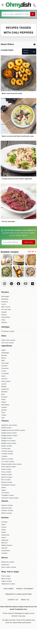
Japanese (4, 540)
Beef (3, 360)
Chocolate (5, 363)
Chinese (4, 522)
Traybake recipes (7, 495)
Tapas (3, 490)
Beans (3, 358)
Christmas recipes (7, 331)
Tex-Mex (4, 553)
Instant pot (5, 564)
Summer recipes (7, 510)
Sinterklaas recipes (8, 485)
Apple (3, 350)
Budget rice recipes (8, 440)
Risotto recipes (6, 482)
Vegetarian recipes (8, 584)
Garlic (3, 376)
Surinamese (5, 550)
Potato (3, 402)
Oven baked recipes (8, 466)
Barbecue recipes (7, 562)
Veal (3, 417)
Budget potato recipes (9, 435)
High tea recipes (7, 459)
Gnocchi (4, 378)
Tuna (3, 412)
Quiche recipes (6, 477)
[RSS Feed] (32, 283)
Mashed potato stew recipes (11, 464)
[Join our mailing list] (25, 283)
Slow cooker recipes (8, 567)
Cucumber (5, 373)
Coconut (4, 365)
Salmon (4, 407)
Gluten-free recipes (8, 340)
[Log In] (34, 5)
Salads (3, 312)
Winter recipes (6, 513)
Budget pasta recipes (9, 433)
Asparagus (5, 352)
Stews (3, 487)
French (3, 527)
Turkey (3, 415)
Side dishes (5, 317)
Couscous (5, 368)
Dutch (3, 524)
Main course (5, 307)
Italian (3, 537)
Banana (4, 355)
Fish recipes (5, 576)
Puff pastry (5, 404)
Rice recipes (6, 479)
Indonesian (5, 535)
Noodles (4, 391)
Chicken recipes (7, 451)
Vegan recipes (6, 581)
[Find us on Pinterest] (11, 283)
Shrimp (4, 410)
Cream (3, 371)
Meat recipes (6, 578)
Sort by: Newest (26, 51)
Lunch (3, 304)
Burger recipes (6, 446)
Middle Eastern (6, 545)
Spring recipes (6, 508)
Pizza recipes (6, 472)
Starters (4, 322)
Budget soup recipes (8, 443)
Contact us (13, 599)
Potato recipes (6, 474)
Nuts (3, 394)
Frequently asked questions (18, 594)
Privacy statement (24, 588)
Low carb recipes (7, 342)
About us (25, 599)
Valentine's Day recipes (9, 498)
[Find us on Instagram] (4, 283)
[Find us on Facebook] (18, 283)
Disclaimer (8, 588)
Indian (3, 532)
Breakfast (4, 299)
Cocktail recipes (7, 453)
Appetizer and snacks (9, 425)
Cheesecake (5, 448)
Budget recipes (6, 438)
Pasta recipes (6, 469)
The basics (5, 492)
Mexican (4, 542)
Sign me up (29, 242)
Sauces (4, 314)
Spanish (4, 548)
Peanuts (4, 397)
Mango (3, 386)
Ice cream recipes (7, 461)
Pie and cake (6, 309)
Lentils (3, 384)
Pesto (3, 399)
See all (31, 252)
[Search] (32, 14)
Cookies (4, 456)
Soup (3, 320)
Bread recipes (6, 427)
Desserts (4, 301)
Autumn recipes (7, 505)
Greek (3, 529)
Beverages (5, 296)
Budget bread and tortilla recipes (13, 430)
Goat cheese (6, 381)
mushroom (5, 389)
